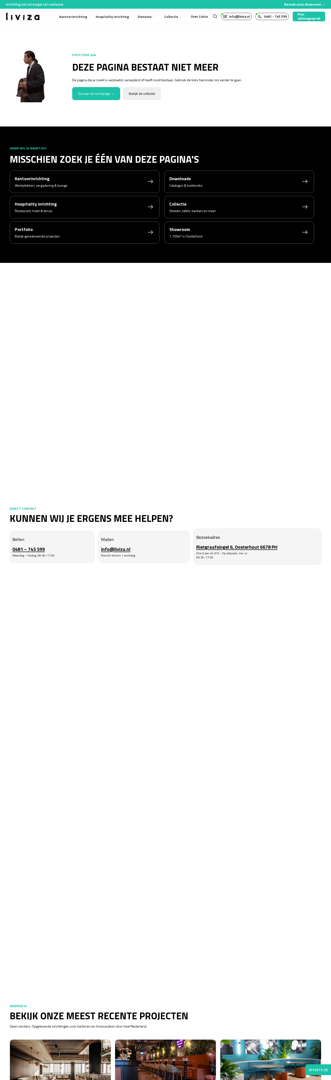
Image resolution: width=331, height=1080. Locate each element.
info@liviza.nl (115, 549)
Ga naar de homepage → (96, 93)
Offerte (318, 1069)
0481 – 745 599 (28, 549)
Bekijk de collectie (142, 93)
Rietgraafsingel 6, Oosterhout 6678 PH (236, 547)
